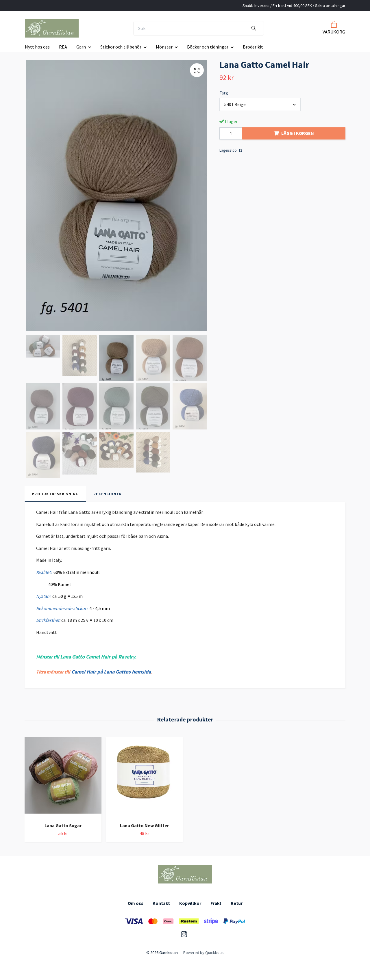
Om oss (135, 903)
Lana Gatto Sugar (63, 825)
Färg (223, 93)
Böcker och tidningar (207, 47)
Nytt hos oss (37, 47)
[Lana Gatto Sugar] (63, 777)
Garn (81, 47)
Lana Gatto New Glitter (144, 825)
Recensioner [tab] (107, 494)
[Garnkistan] (52, 28)
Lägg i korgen (297, 133)
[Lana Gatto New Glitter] (144, 777)
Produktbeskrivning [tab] (55, 494)
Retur (237, 903)
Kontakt (161, 903)
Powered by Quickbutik (203, 952)
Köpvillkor (190, 903)
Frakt (215, 903)
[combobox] (260, 104)
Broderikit (253, 47)
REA (63, 47)
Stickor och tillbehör (120, 47)
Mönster (164, 47)
